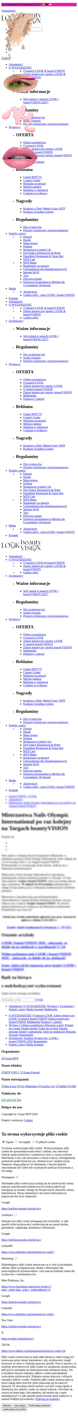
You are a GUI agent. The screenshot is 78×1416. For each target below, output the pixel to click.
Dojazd (27, 473)
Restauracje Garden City (37, 486)
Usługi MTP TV (32, 414)
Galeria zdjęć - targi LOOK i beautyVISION (49, 532)
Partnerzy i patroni (33, 398)
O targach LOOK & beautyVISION (44, 562)
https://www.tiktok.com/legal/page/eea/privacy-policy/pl (33, 1350)
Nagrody (14, 1034)
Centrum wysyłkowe (35, 430)
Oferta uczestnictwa (34, 379)
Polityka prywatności (48, 1399)
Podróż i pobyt (17, 470)
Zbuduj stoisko (29, 1028)
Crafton (28, 1120)
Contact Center (31, 417)
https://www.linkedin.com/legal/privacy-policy (27, 1252)
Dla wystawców (32, 464)
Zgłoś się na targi (48, 1028)
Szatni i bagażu (32, 357)
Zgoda (9, 1142)
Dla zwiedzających (34, 354)
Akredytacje (30, 528)
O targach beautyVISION (38, 389)
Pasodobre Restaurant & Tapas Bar (43, 493)
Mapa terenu (30, 480)
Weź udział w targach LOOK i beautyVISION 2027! (40, 592)
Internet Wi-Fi (31, 509)
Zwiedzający (16, 575)
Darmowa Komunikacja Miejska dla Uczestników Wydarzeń (44, 521)
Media (12, 525)
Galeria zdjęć (30, 572)
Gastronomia (34, 1031)
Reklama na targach (34, 420)
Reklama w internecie (35, 427)
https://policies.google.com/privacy (21, 1208)
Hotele (27, 477)
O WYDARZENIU (20, 559)
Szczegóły (24, 1142)
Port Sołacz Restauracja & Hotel (41, 490)
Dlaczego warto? (54, 1025)
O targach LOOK (33, 382)
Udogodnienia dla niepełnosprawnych (45, 506)
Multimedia (29, 395)
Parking (27, 483)
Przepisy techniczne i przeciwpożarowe (45, 360)
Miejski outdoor (32, 423)
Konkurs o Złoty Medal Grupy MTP (44, 445)
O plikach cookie (45, 1142)
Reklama (71, 1031)
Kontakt (13, 535)
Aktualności (15, 556)
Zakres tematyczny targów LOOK (43, 385)
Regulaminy (27, 1034)
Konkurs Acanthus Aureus (38, 448)
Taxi (25, 512)
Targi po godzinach (54, 1031)
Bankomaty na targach (36, 502)
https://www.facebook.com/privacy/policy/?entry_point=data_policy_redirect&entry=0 (26, 1288)
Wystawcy (15, 364)
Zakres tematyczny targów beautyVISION (47, 392)
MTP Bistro (30, 499)
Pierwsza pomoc (32, 515)
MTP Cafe (29, 496)
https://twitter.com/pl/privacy (17, 1338)
